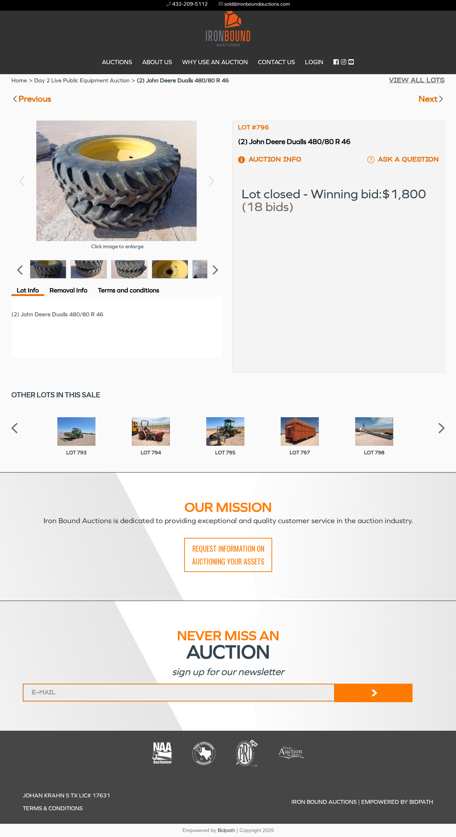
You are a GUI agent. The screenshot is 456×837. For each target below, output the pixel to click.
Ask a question (408, 160)
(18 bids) (268, 207)
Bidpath (226, 830)
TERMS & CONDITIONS (53, 808)
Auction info (275, 160)
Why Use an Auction (215, 62)
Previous (35, 99)
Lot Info (28, 290)
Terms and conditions (128, 290)
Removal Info (68, 290)
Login (314, 62)
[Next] (211, 181)
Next (428, 99)
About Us (157, 62)
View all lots (417, 80)
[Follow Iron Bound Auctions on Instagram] (343, 62)
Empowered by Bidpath (397, 801)
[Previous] (22, 181)
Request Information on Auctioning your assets (228, 555)
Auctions (117, 62)
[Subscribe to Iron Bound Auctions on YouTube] (351, 62)
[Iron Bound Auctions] (228, 42)
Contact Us (276, 62)
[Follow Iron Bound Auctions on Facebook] (336, 62)
